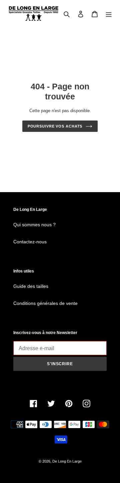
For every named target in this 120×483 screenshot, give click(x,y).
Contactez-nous (30, 241)
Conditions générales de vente (45, 303)
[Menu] (109, 14)
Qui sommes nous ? (34, 224)
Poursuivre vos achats (55, 126)
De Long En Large (67, 461)
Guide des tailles (30, 286)
